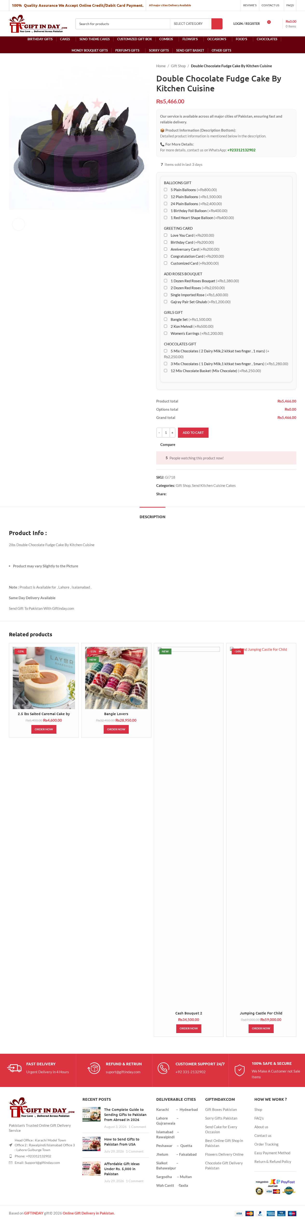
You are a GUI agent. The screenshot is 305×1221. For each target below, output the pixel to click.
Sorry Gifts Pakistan (221, 1118)
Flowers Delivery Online (224, 1154)
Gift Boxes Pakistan (221, 1109)
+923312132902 (241, 150)
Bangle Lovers (116, 713)
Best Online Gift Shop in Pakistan (224, 1143)
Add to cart (193, 433)
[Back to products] (288, 66)
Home (161, 66)
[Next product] (293, 66)
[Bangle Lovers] (116, 678)
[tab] (152, 514)
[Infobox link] (38, 1068)
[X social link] (175, 494)
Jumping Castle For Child (261, 1013)
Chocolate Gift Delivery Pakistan (224, 1165)
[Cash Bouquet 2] (189, 827)
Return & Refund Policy (272, 1161)
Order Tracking (266, 1144)
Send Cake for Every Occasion (221, 1129)
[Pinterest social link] (181, 494)
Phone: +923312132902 (33, 1156)
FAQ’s (259, 1118)
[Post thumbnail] (91, 1118)
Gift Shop (178, 66)
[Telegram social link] (193, 494)
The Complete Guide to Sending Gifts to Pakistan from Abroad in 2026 (125, 1114)
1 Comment (137, 1127)
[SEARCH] (217, 23)
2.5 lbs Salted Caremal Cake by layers (44, 716)
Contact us (262, 1135)
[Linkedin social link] (187, 494)
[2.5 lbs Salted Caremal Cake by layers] (44, 678)
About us (261, 1127)
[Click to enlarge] (19, 224)
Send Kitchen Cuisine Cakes (214, 485)
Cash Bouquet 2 (188, 1013)
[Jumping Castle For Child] (261, 827)
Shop (258, 1109)
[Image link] (42, 1107)
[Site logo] (38, 23)
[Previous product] (282, 66)
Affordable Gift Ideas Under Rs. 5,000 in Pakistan (122, 1168)
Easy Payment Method (272, 1153)
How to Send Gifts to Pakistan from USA (121, 1142)
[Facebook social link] (169, 494)
